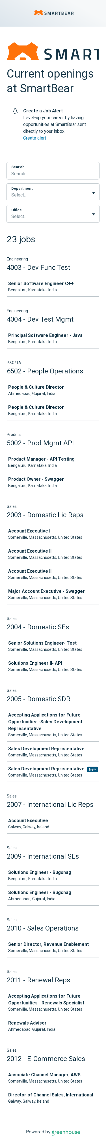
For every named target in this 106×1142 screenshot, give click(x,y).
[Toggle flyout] (93, 192)
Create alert (34, 138)
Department (22, 188)
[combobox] (11, 195)
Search (18, 167)
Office (16, 210)
